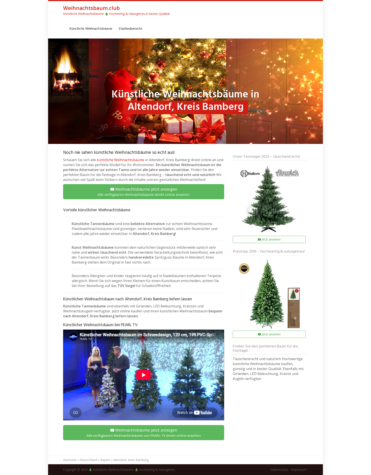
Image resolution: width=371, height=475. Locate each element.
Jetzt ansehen (271, 239)
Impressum (299, 469)
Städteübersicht (130, 29)
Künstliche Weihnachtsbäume (91, 29)
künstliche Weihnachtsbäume (120, 159)
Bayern (105, 460)
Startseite (69, 460)
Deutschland (88, 460)
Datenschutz (279, 469)
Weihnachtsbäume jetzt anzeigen (144, 192)
